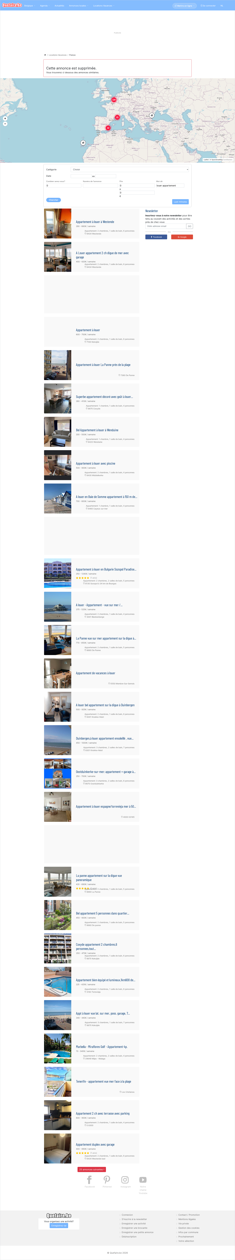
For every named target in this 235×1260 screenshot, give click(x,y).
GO (146, 31)
